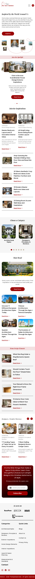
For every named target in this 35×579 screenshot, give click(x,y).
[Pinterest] (6, 570)
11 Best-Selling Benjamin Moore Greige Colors (24, 444)
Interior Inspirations (8, 548)
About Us (22, 533)
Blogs (21, 529)
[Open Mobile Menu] (29, 5)
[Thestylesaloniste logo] (11, 4)
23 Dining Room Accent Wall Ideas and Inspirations (22, 203)
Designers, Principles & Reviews (9, 534)
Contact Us (22, 538)
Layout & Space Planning (25, 127)
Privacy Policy (23, 542)
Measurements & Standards (7, 560)
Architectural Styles (7, 529)
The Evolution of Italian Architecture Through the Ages (25, 332)
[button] (14, 103)
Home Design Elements (8, 127)
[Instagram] (2, 570)
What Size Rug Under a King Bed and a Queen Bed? (21, 357)
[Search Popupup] (33, 5)
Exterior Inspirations (8, 539)
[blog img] (9, 299)
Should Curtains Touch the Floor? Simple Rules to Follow (21, 371)
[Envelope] (9, 570)
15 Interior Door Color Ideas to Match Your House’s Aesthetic (21, 401)
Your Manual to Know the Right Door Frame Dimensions (22, 386)
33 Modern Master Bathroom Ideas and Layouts (21, 189)
